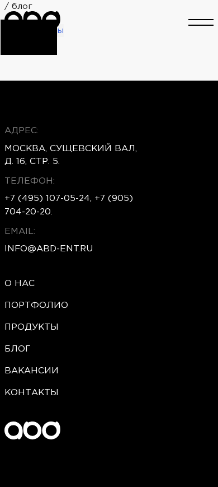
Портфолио (36, 305)
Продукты (31, 327)
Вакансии (31, 370)
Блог (17, 349)
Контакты (31, 392)
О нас (19, 283)
